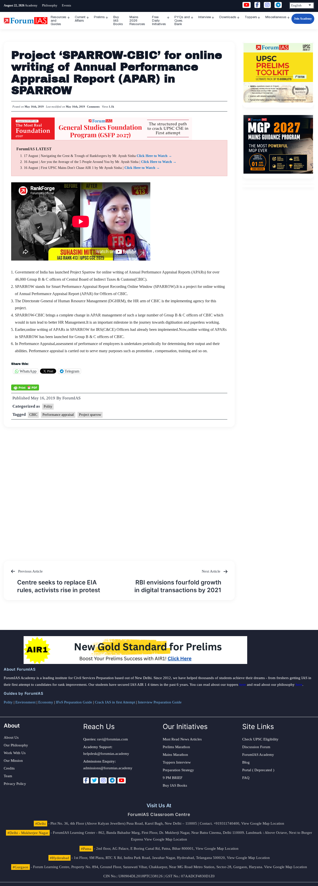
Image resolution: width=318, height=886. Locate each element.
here (242, 685)
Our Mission (13, 761)
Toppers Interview (177, 762)
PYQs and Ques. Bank (182, 20)
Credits (9, 768)
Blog (246, 762)
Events (66, 5)
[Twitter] (94, 780)
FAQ (245, 778)
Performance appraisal (58, 415)
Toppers (251, 17)
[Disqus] (119, 489)
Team (8, 776)
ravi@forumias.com (112, 739)
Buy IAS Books (118, 20)
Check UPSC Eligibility (260, 739)
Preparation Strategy (178, 770)
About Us (11, 737)
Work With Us (15, 753)
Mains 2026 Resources (137, 20)
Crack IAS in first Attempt (115, 702)
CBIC (33, 415)
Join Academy (303, 18)
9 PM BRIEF (172, 778)
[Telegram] (112, 780)
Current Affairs (80, 18)
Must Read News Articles (182, 739)
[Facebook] (86, 780)
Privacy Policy (15, 784)
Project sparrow (90, 415)
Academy (31, 5)
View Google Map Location (262, 823)
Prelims (99, 17)
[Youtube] (122, 780)
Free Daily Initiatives (159, 20)
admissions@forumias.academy (107, 768)
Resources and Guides (58, 20)
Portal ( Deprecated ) (258, 770)
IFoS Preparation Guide (74, 702)
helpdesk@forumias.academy (106, 754)
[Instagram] (103, 780)
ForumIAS (71, 398)
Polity (48, 406)
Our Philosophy (16, 745)
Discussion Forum (256, 747)
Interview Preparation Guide (160, 702)
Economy (45, 702)
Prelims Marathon (176, 747)
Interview (204, 17)
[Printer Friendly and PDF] (25, 387)
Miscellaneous (275, 17)
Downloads (227, 17)
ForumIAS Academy (258, 755)
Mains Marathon (175, 755)
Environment (25, 702)
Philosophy (49, 5)
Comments (93, 106)
